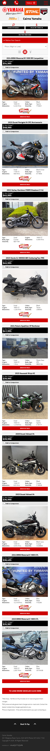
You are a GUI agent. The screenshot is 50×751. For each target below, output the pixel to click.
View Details (25, 116)
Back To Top (25, 724)
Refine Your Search (11, 40)
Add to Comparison (12, 67)
